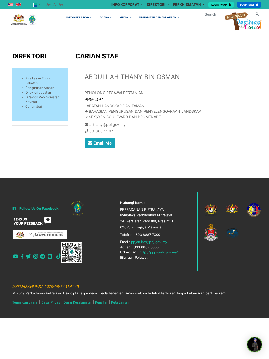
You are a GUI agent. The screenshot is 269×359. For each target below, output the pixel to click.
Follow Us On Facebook (39, 208)
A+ (61, 4)
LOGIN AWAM (219, 4)
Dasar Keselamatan (78, 302)
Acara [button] (105, 17)
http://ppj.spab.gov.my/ (158, 252)
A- (48, 4)
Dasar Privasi (51, 302)
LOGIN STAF (247, 4)
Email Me (102, 143)
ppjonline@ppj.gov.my (149, 242)
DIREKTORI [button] (156, 4)
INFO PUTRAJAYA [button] (77, 17)
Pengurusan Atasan (39, 88)
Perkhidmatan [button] (187, 4)
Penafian (101, 302)
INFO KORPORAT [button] (125, 4)
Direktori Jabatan (38, 92)
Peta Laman (120, 302)
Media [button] (124, 17)
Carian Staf (33, 107)
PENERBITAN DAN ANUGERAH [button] (158, 17)
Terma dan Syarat (25, 302)
